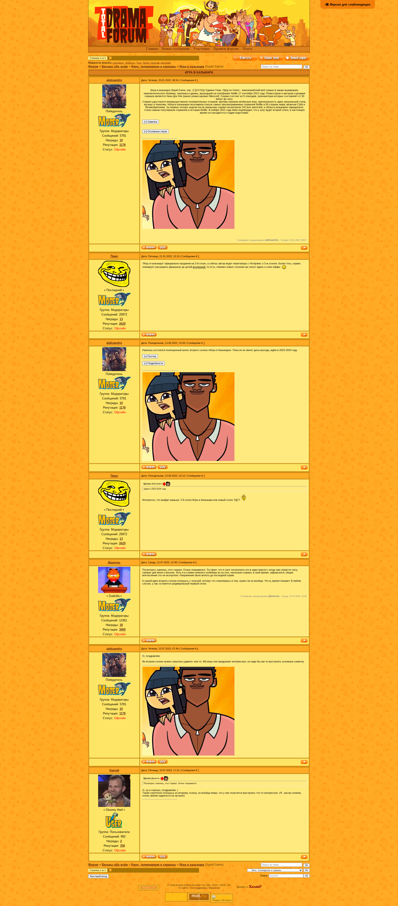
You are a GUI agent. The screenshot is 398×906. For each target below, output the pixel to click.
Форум (93, 66)
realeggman (118, 63)
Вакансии (214, 887)
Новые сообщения (175, 48)
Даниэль (114, 562)
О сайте (183, 887)
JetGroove (130, 63)
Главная (152, 48)
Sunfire (146, 63)
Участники (201, 48)
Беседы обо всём (115, 66)
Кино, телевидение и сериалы (153, 66)
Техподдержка (198, 887)
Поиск (247, 48)
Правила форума (226, 48)
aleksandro (166, 63)
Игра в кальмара (191, 66)
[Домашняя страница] (163, 247)
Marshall (155, 63)
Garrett (114, 770)
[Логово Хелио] (255, 886)
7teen (139, 63)
